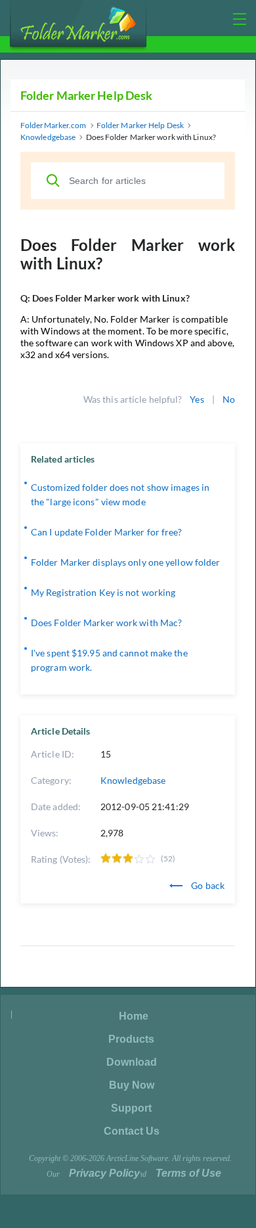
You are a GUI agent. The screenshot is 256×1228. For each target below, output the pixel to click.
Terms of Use (188, 1173)
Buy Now (131, 1085)
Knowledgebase (132, 780)
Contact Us (132, 1131)
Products (131, 1039)
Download (131, 1062)
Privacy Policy (104, 1173)
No (229, 399)
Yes (196, 399)
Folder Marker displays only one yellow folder (126, 562)
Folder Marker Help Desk (86, 95)
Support (131, 1108)
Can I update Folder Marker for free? (106, 531)
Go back (206, 885)
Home (133, 1016)
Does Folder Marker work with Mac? (106, 622)
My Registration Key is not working (103, 592)
